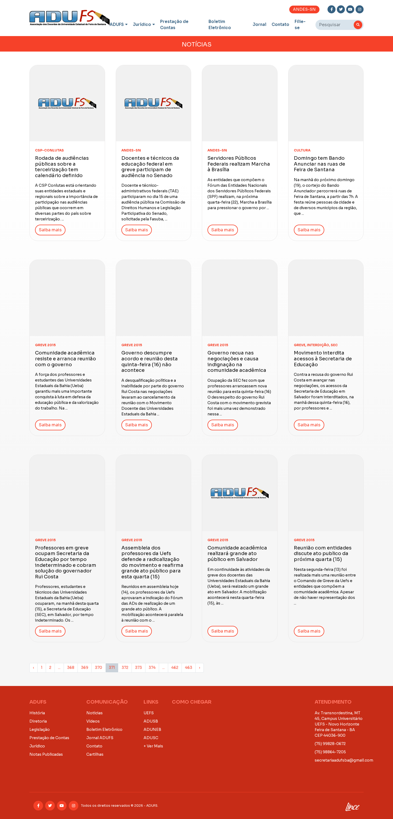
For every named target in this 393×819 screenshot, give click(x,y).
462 (174, 667)
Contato (280, 24)
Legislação (39, 729)
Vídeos (93, 721)
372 (125, 667)
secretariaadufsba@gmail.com (344, 760)
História (37, 713)
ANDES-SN (304, 9)
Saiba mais (50, 230)
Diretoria (38, 721)
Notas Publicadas (46, 754)
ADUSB (151, 721)
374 (152, 667)
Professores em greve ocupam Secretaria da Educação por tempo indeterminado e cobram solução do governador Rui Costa (65, 562)
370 (98, 667)
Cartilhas (94, 754)
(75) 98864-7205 (330, 752)
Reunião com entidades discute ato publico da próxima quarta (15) (323, 553)
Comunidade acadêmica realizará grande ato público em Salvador (237, 553)
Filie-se (300, 24)
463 (188, 667)
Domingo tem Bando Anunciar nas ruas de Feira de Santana (319, 164)
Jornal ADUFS (99, 737)
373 (138, 667)
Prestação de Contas (174, 24)
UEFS (149, 713)
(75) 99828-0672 (330, 743)
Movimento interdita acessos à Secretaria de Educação (323, 358)
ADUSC (151, 737)
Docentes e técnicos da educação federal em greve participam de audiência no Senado (150, 166)
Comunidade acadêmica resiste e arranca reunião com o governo (65, 358)
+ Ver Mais (153, 746)
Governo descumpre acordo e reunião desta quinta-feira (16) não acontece (149, 361)
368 (70, 667)
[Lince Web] (352, 806)
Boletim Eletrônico (220, 24)
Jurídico (142, 24)
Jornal (259, 24)
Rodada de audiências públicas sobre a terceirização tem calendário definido (62, 166)
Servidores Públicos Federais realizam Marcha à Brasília (238, 164)
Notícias (94, 713)
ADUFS (117, 24)
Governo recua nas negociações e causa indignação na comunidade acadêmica (236, 361)
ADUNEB (152, 729)
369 (84, 667)
